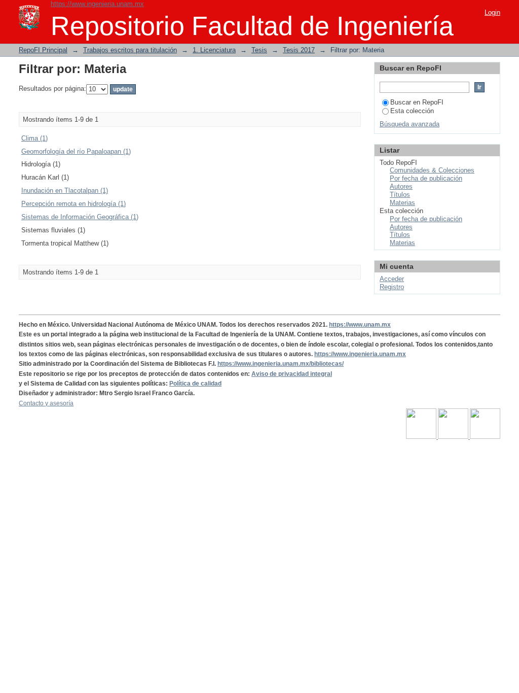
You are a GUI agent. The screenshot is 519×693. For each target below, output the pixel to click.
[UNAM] (422, 436)
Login (492, 12)
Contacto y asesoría (46, 403)
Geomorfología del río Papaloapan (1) (76, 151)
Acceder (392, 279)
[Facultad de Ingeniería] (454, 436)
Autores (401, 186)
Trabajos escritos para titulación (130, 50)
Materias (402, 202)
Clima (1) (34, 138)
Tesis (259, 50)
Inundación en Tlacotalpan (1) (64, 190)
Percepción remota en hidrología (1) (73, 203)
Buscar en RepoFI (416, 102)
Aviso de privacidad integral (291, 373)
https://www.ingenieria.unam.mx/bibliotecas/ (280, 363)
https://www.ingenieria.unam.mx (97, 4)
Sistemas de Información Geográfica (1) (79, 217)
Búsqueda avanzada (409, 124)
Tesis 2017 (299, 50)
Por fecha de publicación (426, 178)
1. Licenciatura (214, 50)
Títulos (400, 194)
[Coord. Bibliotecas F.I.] (485, 436)
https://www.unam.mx (360, 324)
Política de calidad (195, 383)
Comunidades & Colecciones (432, 170)
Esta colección (412, 111)
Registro (392, 287)
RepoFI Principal (43, 50)
